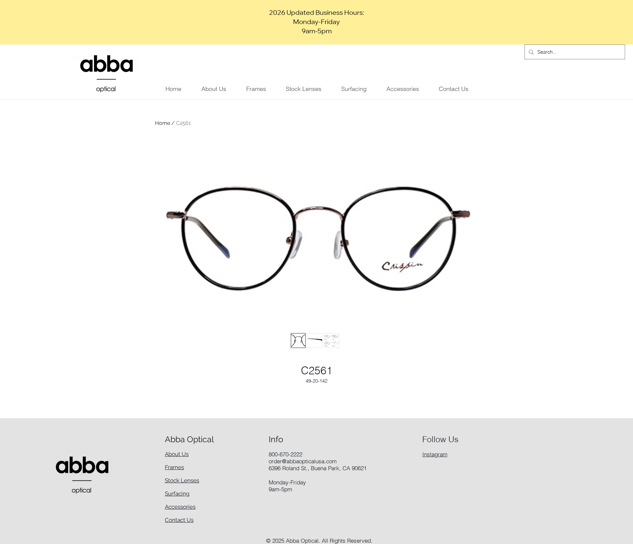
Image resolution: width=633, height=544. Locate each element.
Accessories (180, 506)
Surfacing (177, 493)
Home (162, 123)
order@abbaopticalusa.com (303, 461)
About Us (177, 454)
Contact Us (179, 520)
